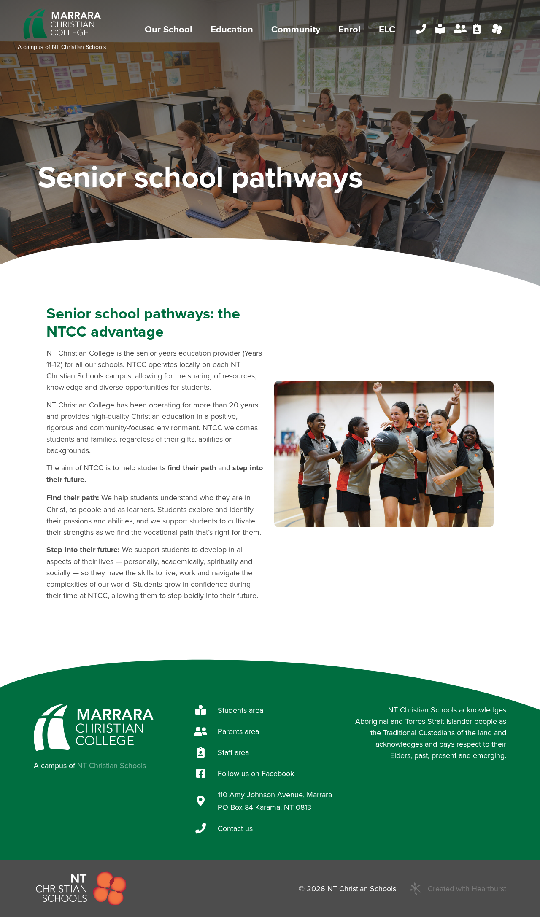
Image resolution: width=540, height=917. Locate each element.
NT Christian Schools (79, 47)
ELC (387, 29)
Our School (168, 29)
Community (295, 29)
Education (232, 29)
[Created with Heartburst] (415, 888)
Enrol (349, 29)
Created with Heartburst (467, 888)
